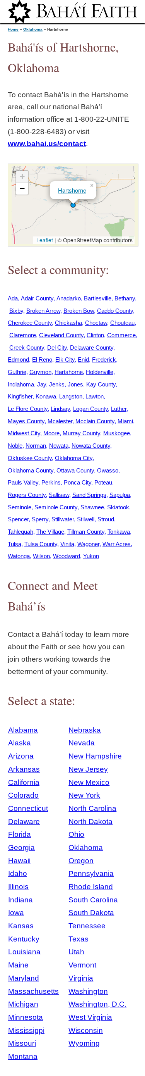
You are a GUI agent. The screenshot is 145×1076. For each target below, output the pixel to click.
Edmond (18, 359)
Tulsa (14, 544)
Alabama (23, 730)
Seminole (19, 507)
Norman (36, 445)
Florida (19, 834)
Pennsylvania (91, 873)
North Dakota (90, 821)
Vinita (67, 544)
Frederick (104, 359)
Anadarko (68, 298)
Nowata (58, 445)
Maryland (23, 978)
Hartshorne (72, 190)
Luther (118, 408)
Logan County (90, 408)
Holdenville (99, 372)
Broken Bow (78, 310)
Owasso (107, 470)
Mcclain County (94, 421)
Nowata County (91, 445)
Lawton (94, 396)
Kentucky (23, 939)
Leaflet (44, 240)
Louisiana (24, 952)
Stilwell (85, 519)
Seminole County (55, 507)
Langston (70, 396)
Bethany (124, 298)
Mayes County (26, 421)
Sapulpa (119, 494)
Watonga (19, 556)
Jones (75, 384)
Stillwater (62, 519)
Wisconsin (85, 1030)
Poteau (103, 482)
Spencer (18, 519)
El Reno (42, 359)
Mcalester (60, 421)
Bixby (16, 310)
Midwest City (24, 433)
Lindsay (60, 408)
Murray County (81, 433)
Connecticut (28, 808)
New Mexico (88, 782)
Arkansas (24, 769)
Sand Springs (89, 494)
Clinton (95, 335)
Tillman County (85, 531)
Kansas (21, 926)
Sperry (40, 519)
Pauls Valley (23, 482)
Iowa (16, 913)
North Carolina (92, 808)
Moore (51, 433)
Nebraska (84, 730)
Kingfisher (20, 396)
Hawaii (19, 861)
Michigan (23, 1004)
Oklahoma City (73, 458)
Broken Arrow (43, 310)
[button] (73, 205)
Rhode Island (90, 887)
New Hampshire (95, 756)
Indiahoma (21, 384)
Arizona (21, 756)
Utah (76, 952)
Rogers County (27, 494)
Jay (41, 384)
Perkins (51, 482)
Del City (57, 347)
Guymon (40, 372)
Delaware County (91, 347)
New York (84, 795)
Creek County (26, 347)
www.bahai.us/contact (47, 144)
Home (13, 29)
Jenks (57, 384)
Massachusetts (33, 991)
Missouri (22, 1043)
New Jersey (88, 769)
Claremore (22, 335)
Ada (13, 298)
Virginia (80, 978)
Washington (88, 991)
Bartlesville (97, 298)
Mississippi (26, 1030)
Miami (125, 421)
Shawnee (92, 507)
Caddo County (115, 310)
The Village (50, 531)
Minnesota (25, 1017)
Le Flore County (28, 408)
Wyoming (84, 1043)
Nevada (81, 743)
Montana (23, 1056)
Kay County (101, 384)
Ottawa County (75, 470)
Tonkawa (118, 531)
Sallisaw (59, 494)
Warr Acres (116, 544)
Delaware (24, 821)
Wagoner (88, 544)
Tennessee (87, 926)
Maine (18, 965)
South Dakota (91, 913)
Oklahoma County (30, 470)
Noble (15, 445)
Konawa (46, 396)
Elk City (65, 359)
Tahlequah (20, 531)
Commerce (121, 335)
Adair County (37, 298)
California (23, 782)
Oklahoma (33, 29)
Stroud (105, 519)
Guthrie (17, 372)
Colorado (23, 795)
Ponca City (77, 482)
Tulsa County (40, 544)
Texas (78, 939)
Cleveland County (61, 335)
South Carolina (93, 900)
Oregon (81, 861)
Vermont (82, 965)
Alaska (19, 743)
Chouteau (122, 322)
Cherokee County (30, 322)
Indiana (20, 900)
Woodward (66, 556)
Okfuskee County (30, 458)
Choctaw (96, 322)
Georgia (21, 847)
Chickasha (68, 322)
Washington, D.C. (97, 1004)
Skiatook (118, 507)
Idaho (17, 873)
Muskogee (116, 433)
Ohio (76, 834)
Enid (83, 359)
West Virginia (90, 1017)
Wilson (41, 556)
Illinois (18, 887)
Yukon (91, 556)
